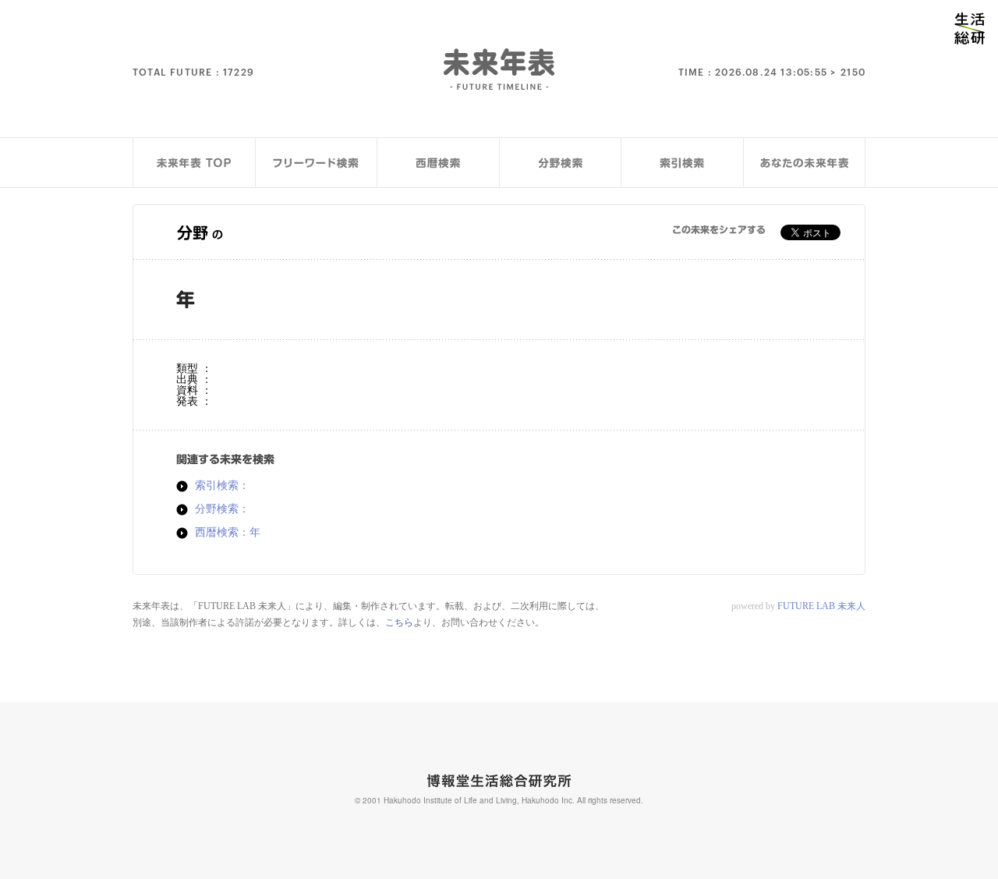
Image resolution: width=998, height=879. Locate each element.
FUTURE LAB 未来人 (821, 606)
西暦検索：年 (227, 532)
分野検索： (222, 509)
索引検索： (222, 485)
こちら (399, 622)
